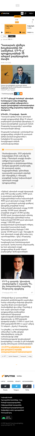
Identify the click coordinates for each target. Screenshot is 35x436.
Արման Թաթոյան (13, 356)
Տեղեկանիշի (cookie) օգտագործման (12, 410)
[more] (32, 186)
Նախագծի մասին (6, 397)
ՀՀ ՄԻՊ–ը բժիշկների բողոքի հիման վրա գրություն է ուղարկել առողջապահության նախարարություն (16, 349)
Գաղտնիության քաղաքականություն (12, 407)
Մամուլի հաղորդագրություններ (11, 402)
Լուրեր (8, 28)
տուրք (29, 356)
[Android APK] (6, 418)
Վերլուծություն (27, 381)
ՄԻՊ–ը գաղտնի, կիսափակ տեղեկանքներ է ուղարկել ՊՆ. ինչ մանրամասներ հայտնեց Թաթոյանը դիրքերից (17, 285)
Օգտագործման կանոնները (9, 400)
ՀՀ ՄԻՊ (4, 356)
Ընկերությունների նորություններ (11, 405)
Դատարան (23, 356)
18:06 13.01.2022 (6, 62)
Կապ (20, 400)
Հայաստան (10, 381)
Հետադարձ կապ (6, 413)
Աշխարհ (17, 381)
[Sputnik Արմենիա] (5, 14)
